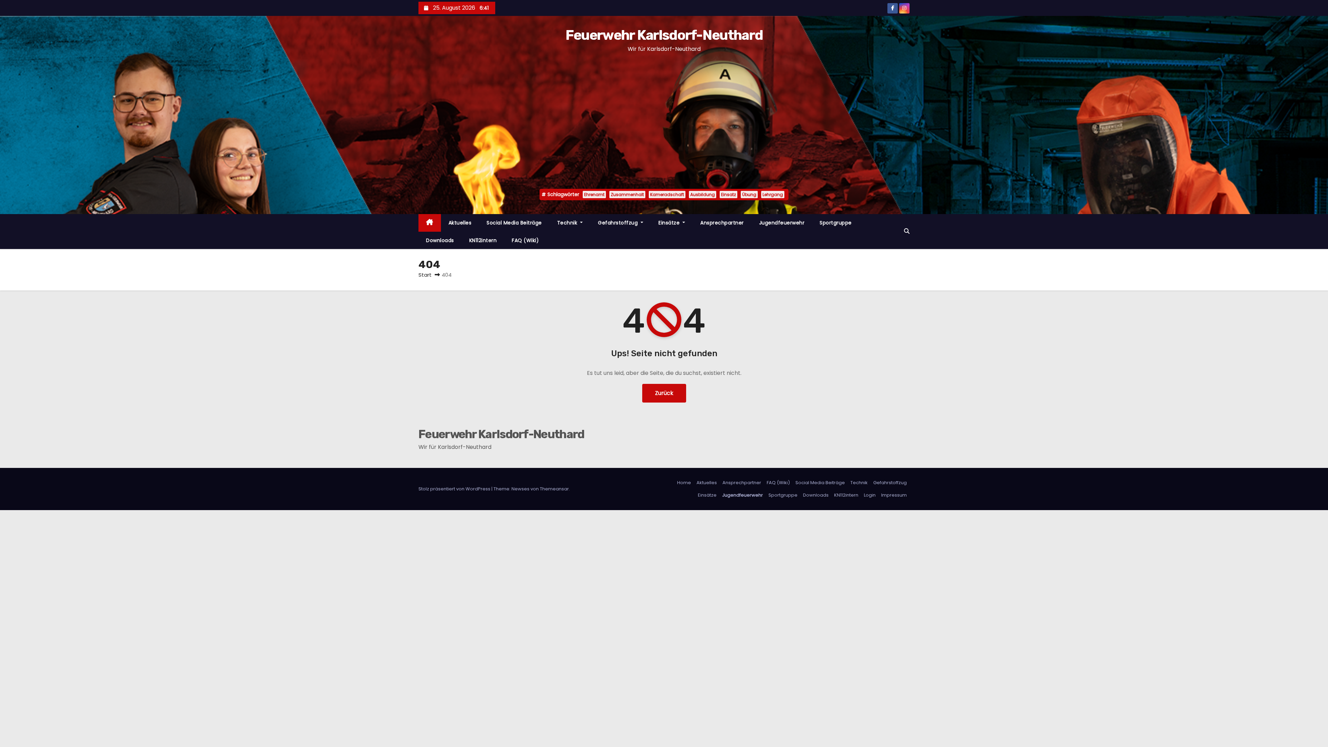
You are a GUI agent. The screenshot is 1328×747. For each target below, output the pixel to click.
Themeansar (554, 489)
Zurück (664, 393)
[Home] (429, 223)
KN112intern (483, 240)
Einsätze (669, 222)
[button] (907, 231)
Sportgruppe (836, 222)
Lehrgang (773, 194)
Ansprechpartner (722, 222)
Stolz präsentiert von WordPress (454, 489)
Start (425, 274)
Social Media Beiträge (514, 222)
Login (870, 495)
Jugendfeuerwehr (782, 222)
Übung (749, 194)
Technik (568, 222)
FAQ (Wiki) (525, 240)
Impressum (894, 495)
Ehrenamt (594, 194)
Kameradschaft (667, 194)
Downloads (440, 240)
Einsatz (728, 194)
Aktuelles (460, 222)
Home (684, 482)
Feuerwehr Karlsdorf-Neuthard (664, 35)
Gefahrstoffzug (618, 222)
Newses (520, 489)
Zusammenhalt (627, 194)
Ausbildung (702, 194)
